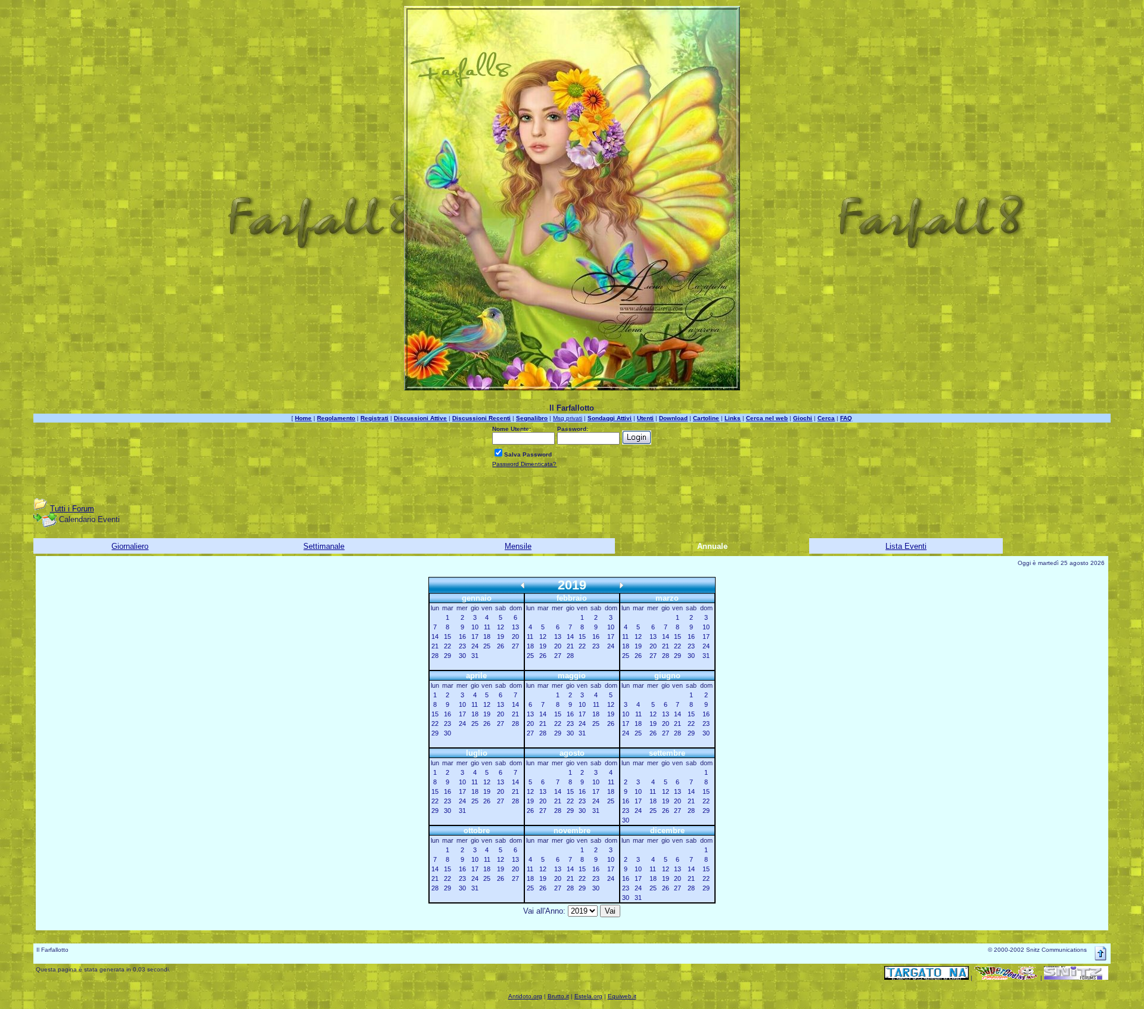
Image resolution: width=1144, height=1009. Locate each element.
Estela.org (588, 996)
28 (435, 655)
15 (447, 636)
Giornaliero (129, 546)
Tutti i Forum (72, 508)
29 (447, 655)
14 (435, 636)
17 (474, 636)
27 (515, 646)
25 (486, 646)
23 (462, 646)
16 (462, 636)
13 (515, 627)
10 (474, 627)
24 (474, 646)
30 (462, 655)
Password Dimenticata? (524, 464)
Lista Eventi (906, 546)
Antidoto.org (525, 996)
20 (515, 636)
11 (487, 627)
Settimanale (323, 546)
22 (447, 646)
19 (500, 636)
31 (474, 655)
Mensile (518, 546)
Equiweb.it (622, 996)
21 (435, 646)
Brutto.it (558, 996)
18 (486, 636)
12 (500, 627)
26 (500, 646)
